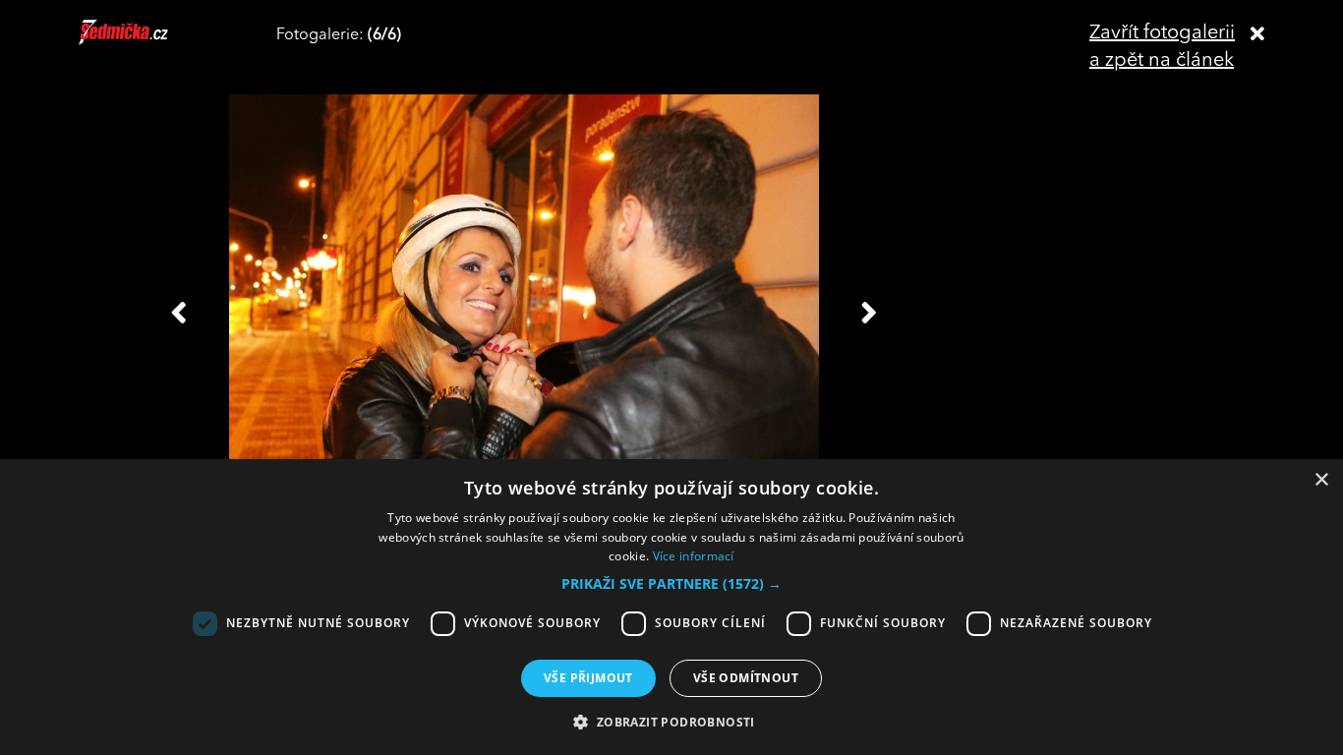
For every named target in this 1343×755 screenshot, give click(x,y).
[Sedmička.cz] (148, 41)
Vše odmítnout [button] (745, 677)
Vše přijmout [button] (588, 677)
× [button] (1321, 480)
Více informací (693, 556)
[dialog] (671, 607)
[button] (671, 584)
